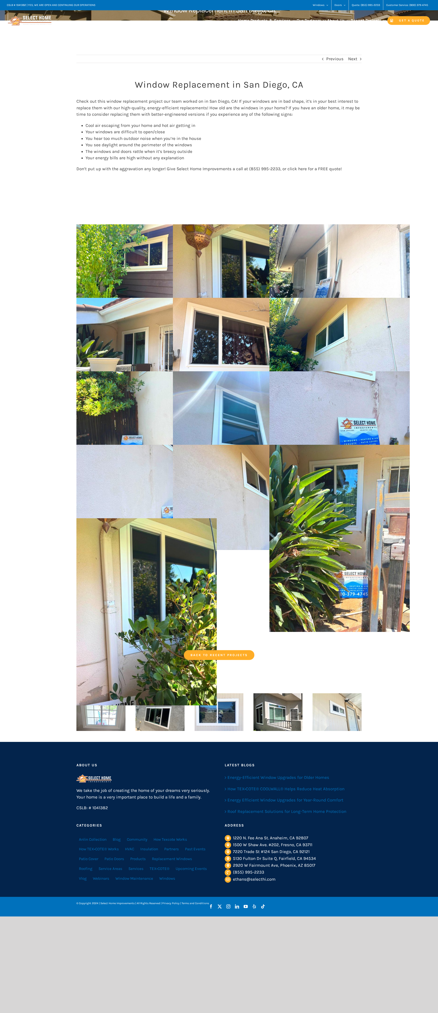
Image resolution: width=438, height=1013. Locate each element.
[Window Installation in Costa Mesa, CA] (160, 712)
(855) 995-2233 (248, 872)
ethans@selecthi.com (254, 879)
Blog (117, 839)
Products (138, 858)
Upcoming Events (191, 868)
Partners (171, 849)
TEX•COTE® (159, 868)
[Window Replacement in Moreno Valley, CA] (277, 712)
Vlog (83, 878)
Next (352, 58)
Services (135, 868)
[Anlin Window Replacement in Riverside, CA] (100, 712)
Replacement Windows (172, 858)
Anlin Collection (93, 839)
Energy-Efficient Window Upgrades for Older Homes (278, 777)
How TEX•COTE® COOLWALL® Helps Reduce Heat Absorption (285, 788)
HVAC (129, 849)
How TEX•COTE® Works (99, 849)
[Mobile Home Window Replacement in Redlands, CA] (219, 712)
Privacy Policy (171, 903)
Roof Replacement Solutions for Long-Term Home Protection (286, 811)
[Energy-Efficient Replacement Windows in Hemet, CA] (337, 712)
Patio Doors (114, 858)
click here (297, 168)
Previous (335, 58)
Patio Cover (88, 858)
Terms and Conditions (195, 903)
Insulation (149, 849)
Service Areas (110, 868)
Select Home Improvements (204, 168)
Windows (167, 878)
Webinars (101, 878)
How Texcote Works (170, 839)
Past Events (195, 849)
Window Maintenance (134, 878)
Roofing (85, 868)
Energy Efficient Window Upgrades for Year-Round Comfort (285, 800)
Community (137, 839)
